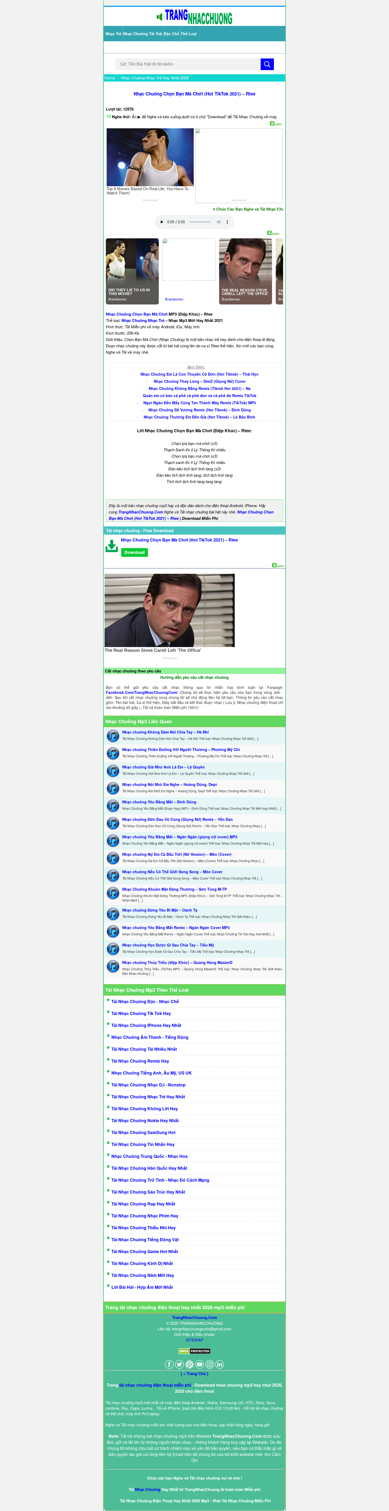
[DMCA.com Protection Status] (195, 1352)
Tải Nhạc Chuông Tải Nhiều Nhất (144, 1049)
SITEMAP (194, 1339)
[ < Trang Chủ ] (194, 1373)
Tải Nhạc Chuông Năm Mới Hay (142, 1275)
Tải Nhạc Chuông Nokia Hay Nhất (145, 1120)
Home (110, 77)
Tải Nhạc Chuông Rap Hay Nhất (143, 1204)
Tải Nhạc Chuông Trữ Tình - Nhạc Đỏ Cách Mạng (160, 1180)
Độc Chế (171, 33)
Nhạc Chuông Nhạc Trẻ (142, 320)
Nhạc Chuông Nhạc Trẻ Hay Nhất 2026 (155, 77)
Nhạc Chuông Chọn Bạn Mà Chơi (137, 314)
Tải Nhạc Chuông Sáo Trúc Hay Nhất (148, 1192)
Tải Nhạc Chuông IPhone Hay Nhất (146, 1025)
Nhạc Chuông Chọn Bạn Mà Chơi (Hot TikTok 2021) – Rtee (194, 93)
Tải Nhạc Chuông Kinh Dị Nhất (142, 1263)
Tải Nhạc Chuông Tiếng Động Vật (145, 1239)
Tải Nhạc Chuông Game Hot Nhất (144, 1251)
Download (134, 552)
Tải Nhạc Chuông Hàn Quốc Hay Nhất (149, 1168)
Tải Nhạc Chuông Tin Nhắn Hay (143, 1144)
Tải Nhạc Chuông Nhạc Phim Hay (144, 1216)
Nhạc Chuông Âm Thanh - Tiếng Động (149, 1037)
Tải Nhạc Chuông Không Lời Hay (144, 1108)
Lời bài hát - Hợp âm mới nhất (142, 1287)
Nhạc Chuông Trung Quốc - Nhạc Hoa (149, 1156)
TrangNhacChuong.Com (140, 512)
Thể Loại (189, 33)
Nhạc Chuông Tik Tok (142, 33)
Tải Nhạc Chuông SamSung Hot (143, 1132)
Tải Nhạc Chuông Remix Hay (140, 1061)
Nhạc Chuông (147, 1489)
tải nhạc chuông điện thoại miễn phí (155, 1385)
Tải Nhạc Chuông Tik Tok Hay (141, 1013)
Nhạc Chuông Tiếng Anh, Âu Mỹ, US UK (151, 1073)
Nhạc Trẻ (113, 33)
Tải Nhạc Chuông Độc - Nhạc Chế (145, 1001)
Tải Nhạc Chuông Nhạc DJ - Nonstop (148, 1085)
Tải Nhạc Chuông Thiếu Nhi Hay (143, 1228)
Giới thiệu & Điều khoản (194, 1334)
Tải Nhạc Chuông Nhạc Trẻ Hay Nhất (148, 1097)
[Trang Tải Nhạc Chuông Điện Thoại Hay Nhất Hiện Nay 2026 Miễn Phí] (194, 23)
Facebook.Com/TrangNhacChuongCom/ (142, 692)
